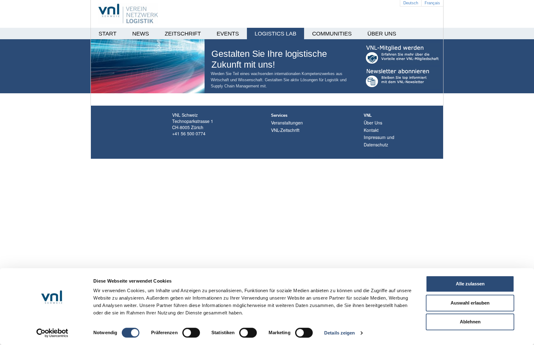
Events (228, 34)
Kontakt (371, 130)
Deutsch (410, 3)
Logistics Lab (275, 34)
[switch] (191, 333)
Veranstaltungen (287, 123)
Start (108, 34)
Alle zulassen (470, 283)
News (140, 34)
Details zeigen (339, 332)
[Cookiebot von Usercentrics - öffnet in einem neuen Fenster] (52, 333)
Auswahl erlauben (470, 302)
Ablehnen (470, 321)
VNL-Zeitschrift (285, 130)
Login (377, 156)
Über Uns (373, 123)
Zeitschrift (183, 34)
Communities (332, 34)
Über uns (381, 34)
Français (432, 3)
